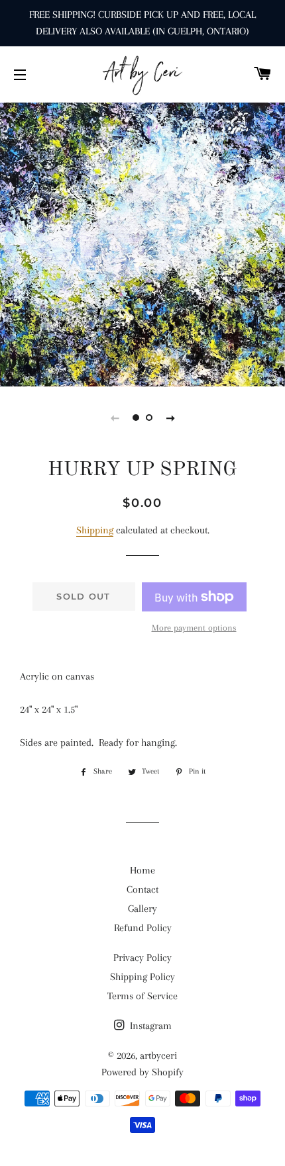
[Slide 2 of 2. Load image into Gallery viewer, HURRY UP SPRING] (149, 417)
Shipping (94, 530)
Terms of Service (142, 996)
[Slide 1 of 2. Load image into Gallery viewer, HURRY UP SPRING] (135, 417)
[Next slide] (170, 417)
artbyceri (158, 1055)
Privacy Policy (142, 958)
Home (142, 870)
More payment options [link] (194, 628)
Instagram (149, 1026)
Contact (142, 889)
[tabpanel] (142, 242)
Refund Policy (143, 928)
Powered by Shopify (142, 1072)
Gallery (142, 909)
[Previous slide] (114, 417)
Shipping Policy (142, 977)
